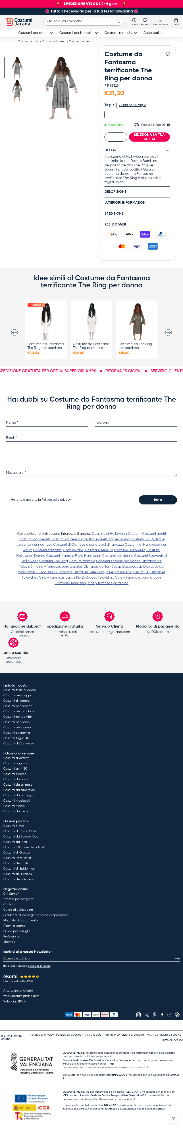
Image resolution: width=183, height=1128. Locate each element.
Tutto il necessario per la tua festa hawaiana (91, 11)
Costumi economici (17, 732)
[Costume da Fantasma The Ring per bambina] (45, 321)
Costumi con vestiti (34, 539)
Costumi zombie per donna (118, 561)
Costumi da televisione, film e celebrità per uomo (90, 539)
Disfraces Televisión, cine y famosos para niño (92, 583)
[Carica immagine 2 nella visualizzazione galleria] (17, 90)
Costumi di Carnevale (18, 743)
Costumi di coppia (16, 700)
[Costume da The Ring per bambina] (137, 321)
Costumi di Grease (16, 852)
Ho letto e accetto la (41, 499)
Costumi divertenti (16, 758)
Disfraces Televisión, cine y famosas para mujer (111, 572)
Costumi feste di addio (19, 690)
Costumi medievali (16, 800)
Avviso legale (93, 1034)
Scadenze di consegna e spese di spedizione (35, 915)
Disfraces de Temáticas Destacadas (112, 567)
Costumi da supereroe (19, 790)
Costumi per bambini (18, 716)
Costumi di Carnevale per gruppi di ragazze (88, 545)
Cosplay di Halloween (109, 534)
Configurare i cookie (168, 1034)
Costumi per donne (117, 556)
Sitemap (9, 941)
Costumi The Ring (53, 561)
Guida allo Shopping (18, 909)
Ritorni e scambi (14, 925)
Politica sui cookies (68, 1034)
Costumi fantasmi (47, 550)
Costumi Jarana (28, 41)
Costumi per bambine (18, 711)
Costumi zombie (79, 41)
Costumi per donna (17, 727)
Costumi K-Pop (13, 825)
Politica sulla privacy (56, 499)
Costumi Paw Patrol (17, 858)
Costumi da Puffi (15, 841)
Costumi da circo (15, 811)
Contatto (9, 904)
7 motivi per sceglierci (18, 899)
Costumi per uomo (16, 722)
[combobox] (83, 22)
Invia (158, 500)
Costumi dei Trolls (15, 863)
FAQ (149, 1034)
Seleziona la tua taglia (149, 137)
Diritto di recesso (171, 1040)
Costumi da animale (17, 784)
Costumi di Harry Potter (19, 831)
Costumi (135, 534)
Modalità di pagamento (20, 920)
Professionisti (12, 936)
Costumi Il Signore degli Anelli (24, 847)
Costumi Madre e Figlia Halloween (73, 556)
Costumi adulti (154, 534)
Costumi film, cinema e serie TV (88, 550)
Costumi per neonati (17, 706)
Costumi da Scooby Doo (20, 836)
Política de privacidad (39, 966)
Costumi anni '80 (15, 768)
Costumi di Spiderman (19, 868)
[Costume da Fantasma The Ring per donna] (91, 321)
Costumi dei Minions (17, 874)
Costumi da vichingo (18, 795)
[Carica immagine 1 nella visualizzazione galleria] (17, 67)
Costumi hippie (14, 806)
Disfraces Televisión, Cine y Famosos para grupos (122, 577)
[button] (176, 22)
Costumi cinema (15, 774)
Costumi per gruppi (17, 695)
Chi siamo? (11, 893)
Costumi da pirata (16, 779)
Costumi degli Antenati (19, 879)
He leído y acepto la (28, 966)
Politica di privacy (42, 1034)
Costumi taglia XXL (16, 738)
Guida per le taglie (132, 105)
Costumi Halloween (53, 41)
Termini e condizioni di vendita (124, 1034)
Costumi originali (15, 763)
